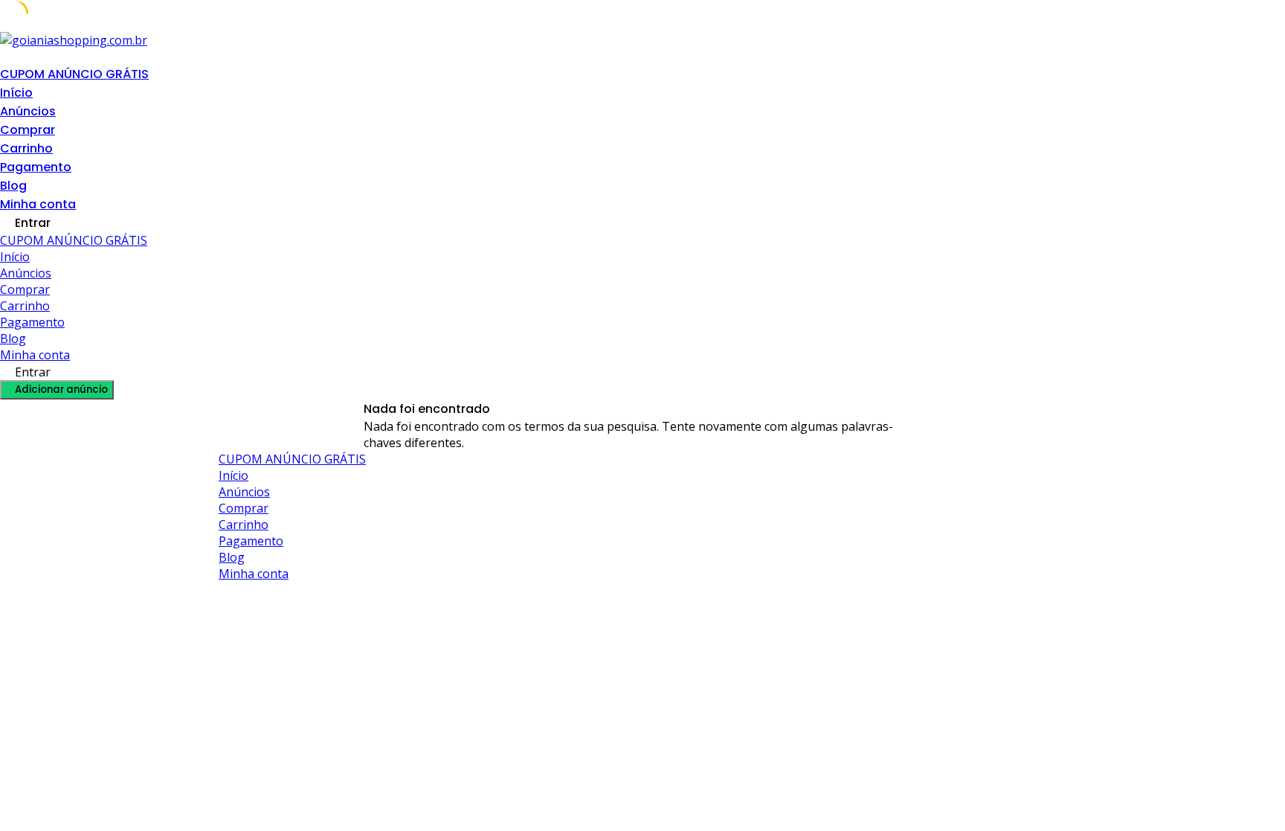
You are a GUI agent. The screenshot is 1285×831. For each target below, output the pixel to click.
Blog (13, 185)
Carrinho (26, 148)
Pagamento (35, 167)
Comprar (27, 129)
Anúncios (28, 111)
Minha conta (38, 204)
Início (16, 92)
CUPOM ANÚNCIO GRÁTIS (74, 74)
